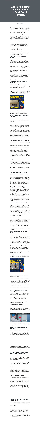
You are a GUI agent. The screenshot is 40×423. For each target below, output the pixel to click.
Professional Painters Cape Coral (17, 296)
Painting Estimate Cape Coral (15, 255)
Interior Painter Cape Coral (13, 256)
